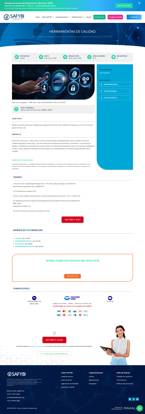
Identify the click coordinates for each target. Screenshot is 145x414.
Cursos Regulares (21, 102)
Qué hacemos (66, 380)
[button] (114, 84)
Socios (88, 17)
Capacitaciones (62, 17)
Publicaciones (77, 17)
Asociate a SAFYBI (67, 387)
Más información (124, 6)
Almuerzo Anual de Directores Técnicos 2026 (29, 3)
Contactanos (121, 380)
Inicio (38, 17)
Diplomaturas (94, 380)
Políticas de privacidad (124, 384)
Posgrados (92, 384)
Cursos (91, 376)
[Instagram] (133, 399)
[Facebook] (137, 399)
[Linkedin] (130, 399)
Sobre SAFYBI (46, 17)
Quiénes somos (67, 376)
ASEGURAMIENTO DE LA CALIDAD (53, 102)
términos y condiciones (37, 346)
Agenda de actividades (69, 384)
